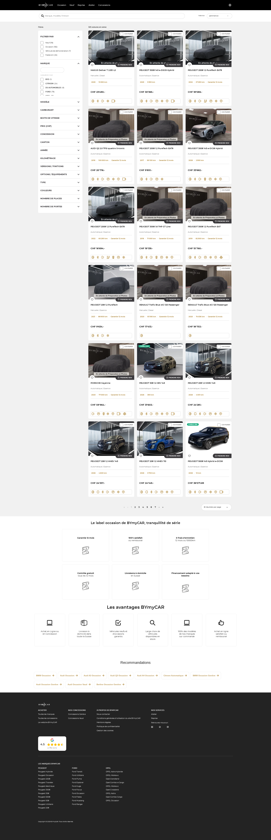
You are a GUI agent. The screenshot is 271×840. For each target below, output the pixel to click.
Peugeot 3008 (44, 790)
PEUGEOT (42, 768)
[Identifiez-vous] (230, 5)
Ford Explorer (78, 782)
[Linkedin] (152, 727)
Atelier (154, 714)
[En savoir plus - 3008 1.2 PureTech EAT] (208, 204)
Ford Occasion (78, 793)
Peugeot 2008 (44, 779)
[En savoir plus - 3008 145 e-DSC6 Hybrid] (160, 47)
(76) (49, 92)
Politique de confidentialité (108, 726)
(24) (51, 83)
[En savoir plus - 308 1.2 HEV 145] (160, 360)
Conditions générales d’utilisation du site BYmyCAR (118, 718)
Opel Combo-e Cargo (115, 782)
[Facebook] (160, 727)
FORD (74, 768)
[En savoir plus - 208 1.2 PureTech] (111, 282)
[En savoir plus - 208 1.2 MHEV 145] (208, 360)
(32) (51, 55)
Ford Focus (77, 790)
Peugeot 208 (43, 808)
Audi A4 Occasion (145, 675)
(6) (54, 88)
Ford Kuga (76, 786)
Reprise (154, 718)
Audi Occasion (67, 675)
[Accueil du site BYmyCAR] (46, 5)
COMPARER (128, 34)
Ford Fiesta (77, 797)
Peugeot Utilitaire (45, 804)
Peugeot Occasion (46, 775)
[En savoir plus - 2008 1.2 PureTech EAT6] (160, 126)
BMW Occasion (43, 675)
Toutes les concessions (47, 718)
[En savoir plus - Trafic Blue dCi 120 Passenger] (160, 282)
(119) (49, 43)
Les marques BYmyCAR (49, 764)
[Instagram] (168, 727)
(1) (48, 79)
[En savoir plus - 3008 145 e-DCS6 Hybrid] (208, 126)
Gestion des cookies (105, 730)
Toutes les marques (46, 714)
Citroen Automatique (173, 675)
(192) (51, 47)
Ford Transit (77, 772)
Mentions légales (104, 722)
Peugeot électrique (46, 786)
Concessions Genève (77, 714)
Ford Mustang (78, 800)
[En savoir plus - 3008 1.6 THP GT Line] (160, 204)
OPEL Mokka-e (112, 775)
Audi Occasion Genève (47, 684)
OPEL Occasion (112, 800)
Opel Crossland (112, 790)
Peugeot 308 (43, 793)
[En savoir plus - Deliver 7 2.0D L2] (111, 47)
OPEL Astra (111, 793)
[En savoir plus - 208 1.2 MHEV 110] (160, 438)
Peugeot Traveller (45, 782)
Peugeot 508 (43, 800)
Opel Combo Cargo (114, 797)
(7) (58, 51)
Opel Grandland (112, 779)
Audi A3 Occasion (92, 675)
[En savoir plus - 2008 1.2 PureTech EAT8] (208, 47)
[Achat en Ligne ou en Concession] (50, 630)
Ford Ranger (77, 804)
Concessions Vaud (76, 718)
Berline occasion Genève (109, 684)
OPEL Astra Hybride (114, 772)
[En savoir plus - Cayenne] (111, 360)
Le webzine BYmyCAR (47, 722)
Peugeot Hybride (45, 772)
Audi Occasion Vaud (77, 684)
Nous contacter (103, 714)
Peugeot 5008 (44, 797)
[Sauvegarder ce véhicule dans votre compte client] (92, 64)
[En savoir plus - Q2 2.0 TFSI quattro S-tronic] (111, 126)
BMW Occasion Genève (204, 675)
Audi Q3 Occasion (119, 675)
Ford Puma (77, 779)
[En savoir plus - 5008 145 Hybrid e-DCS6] (208, 438)
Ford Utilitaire (78, 775)
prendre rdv (126, 65)
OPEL (108, 768)
